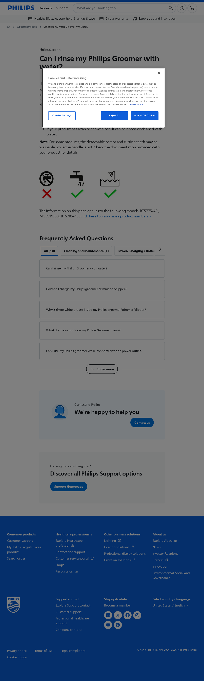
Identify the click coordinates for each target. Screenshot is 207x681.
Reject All (114, 115)
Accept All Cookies (145, 115)
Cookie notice (136, 104)
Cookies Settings (62, 115)
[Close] (158, 72)
